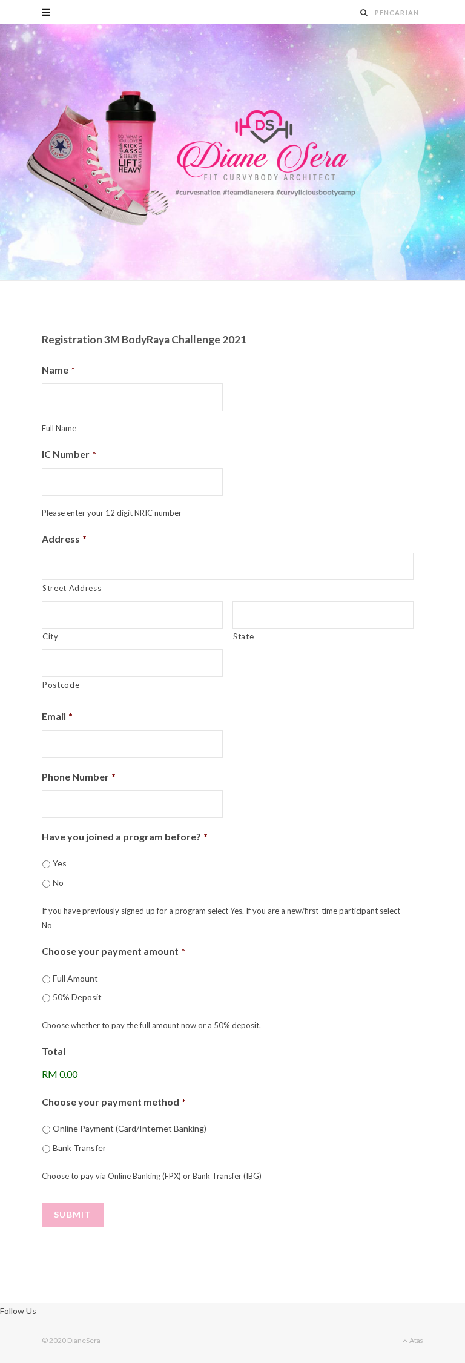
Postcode (60, 685)
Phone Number (79, 776)
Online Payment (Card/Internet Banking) (129, 1128)
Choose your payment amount (113, 951)
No (58, 882)
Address (64, 538)
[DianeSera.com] (232, 152)
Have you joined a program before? (125, 836)
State (243, 636)
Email (57, 716)
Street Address (71, 588)
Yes (60, 863)
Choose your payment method (114, 1101)
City (50, 636)
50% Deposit (77, 997)
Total (53, 1051)
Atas (415, 1340)
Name (58, 369)
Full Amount (75, 978)
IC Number (69, 454)
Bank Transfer (79, 1148)
